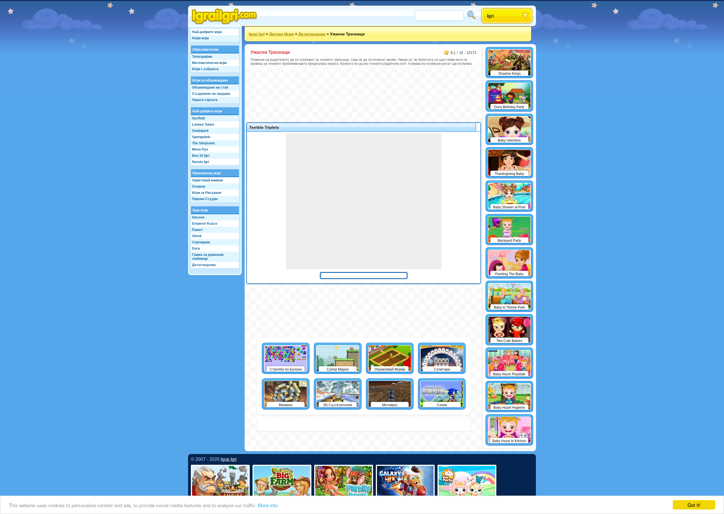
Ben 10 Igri (200, 156)
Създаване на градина (211, 94)
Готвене (198, 187)
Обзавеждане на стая (210, 87)
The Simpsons (203, 143)
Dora (196, 248)
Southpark (200, 131)
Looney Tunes (203, 125)
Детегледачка (204, 265)
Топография (202, 57)
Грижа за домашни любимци (207, 257)
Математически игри (209, 63)
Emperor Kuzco (204, 224)
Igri (490, 16)
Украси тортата (204, 100)
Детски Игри (281, 34)
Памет (197, 230)
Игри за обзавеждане (210, 80)
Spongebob (201, 137)
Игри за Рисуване (206, 193)
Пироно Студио (205, 199)
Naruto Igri (200, 162)
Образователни (205, 50)
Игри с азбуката (205, 69)
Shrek (197, 236)
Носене (198, 217)
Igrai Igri (257, 34)
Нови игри (200, 38)
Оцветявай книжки (207, 180)
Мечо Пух (200, 149)
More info (268, 505)
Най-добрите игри (207, 32)
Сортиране (201, 242)
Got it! (694, 504)
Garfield (198, 118)
